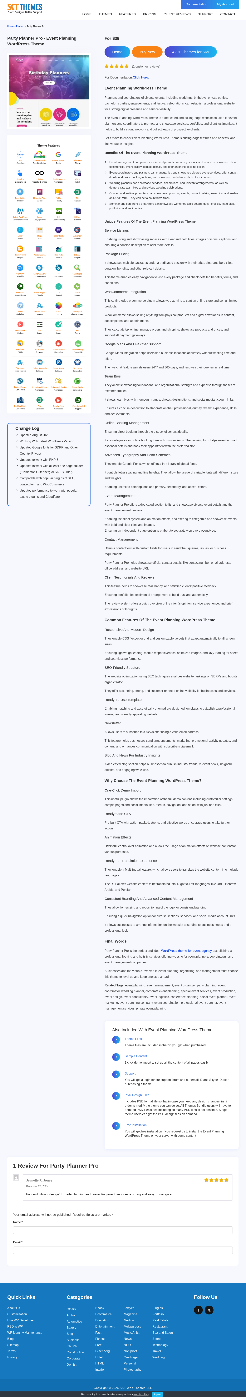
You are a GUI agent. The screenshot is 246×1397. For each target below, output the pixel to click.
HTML (99, 1363)
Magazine (130, 1314)
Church (72, 1346)
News (128, 1338)
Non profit (130, 1351)
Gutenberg (102, 1351)
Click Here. (127, 77)
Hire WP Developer (20, 1320)
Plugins (157, 1308)
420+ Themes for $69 (190, 52)
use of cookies (141, 1394)
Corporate (73, 1358)
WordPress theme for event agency (186, 951)
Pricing (149, 14)
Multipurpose (132, 1326)
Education (102, 1320)
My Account (225, 4)
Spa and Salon (162, 1332)
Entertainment (104, 1326)
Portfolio (158, 1314)
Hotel (99, 1357)
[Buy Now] (147, 52)
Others (71, 1309)
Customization (17, 1314)
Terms (11, 1351)
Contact (227, 14)
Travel (156, 1351)
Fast (98, 1332)
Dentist (71, 1364)
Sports (156, 1338)
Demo (117, 52)
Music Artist (131, 1332)
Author (71, 1315)
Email (17, 1242)
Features (127, 14)
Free (98, 1345)
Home (86, 14)
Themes (105, 14)
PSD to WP (15, 1326)
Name (18, 1222)
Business (73, 1340)
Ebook (99, 1308)
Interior (100, 1369)
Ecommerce (103, 1314)
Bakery (71, 1327)
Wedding (158, 1357)
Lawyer (129, 1308)
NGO (127, 1345)
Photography (132, 1369)
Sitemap (13, 1345)
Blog (10, 1338)
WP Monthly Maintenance (24, 1332)
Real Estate (160, 1320)
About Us (13, 1308)
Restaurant (159, 1326)
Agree (157, 1394)
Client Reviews (177, 14)
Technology (160, 1345)
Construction (75, 1352)
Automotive (74, 1321)
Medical (129, 1320)
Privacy (12, 1357)
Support (205, 14)
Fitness (100, 1338)
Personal (130, 1363)
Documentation (196, 4)
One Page (131, 1357)
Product (20, 26)
